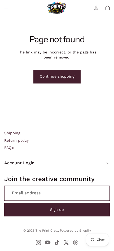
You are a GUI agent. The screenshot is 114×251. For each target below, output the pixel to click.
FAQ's (9, 147)
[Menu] (6, 8)
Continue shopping (57, 76)
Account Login (19, 162)
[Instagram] (38, 242)
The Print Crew (47, 230)
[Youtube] (48, 242)
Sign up (57, 209)
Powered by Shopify (75, 230)
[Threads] (75, 242)
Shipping (12, 133)
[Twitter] (66, 242)
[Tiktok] (57, 242)
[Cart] (107, 8)
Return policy (16, 140)
